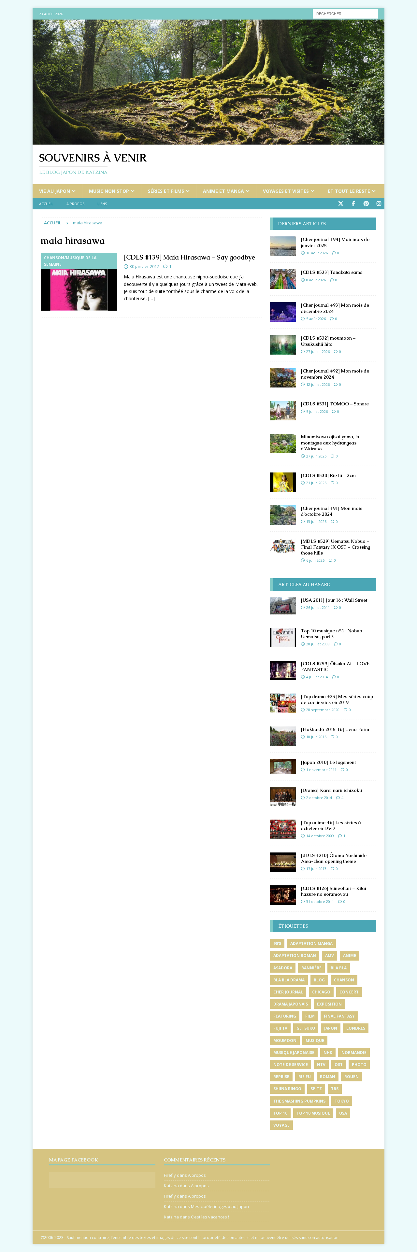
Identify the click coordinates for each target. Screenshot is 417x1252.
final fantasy (339, 1016)
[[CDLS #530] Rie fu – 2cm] (283, 482)
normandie (354, 1052)
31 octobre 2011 (320, 901)
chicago (321, 992)
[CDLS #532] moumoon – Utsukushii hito (328, 341)
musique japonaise (293, 1052)
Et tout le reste (349, 191)
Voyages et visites (286, 191)
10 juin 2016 (316, 736)
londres (355, 1028)
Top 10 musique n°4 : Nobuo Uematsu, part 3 (331, 634)
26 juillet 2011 (318, 607)
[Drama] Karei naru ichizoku (331, 790)
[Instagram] (378, 203)
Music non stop (109, 191)
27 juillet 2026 (318, 351)
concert (349, 992)
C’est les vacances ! (210, 1217)
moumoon (284, 1040)
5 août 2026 (316, 318)
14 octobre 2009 (320, 835)
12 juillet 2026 (318, 384)
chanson (344, 980)
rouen (351, 1076)
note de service (290, 1064)
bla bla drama (289, 980)
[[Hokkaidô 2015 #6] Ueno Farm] (283, 736)
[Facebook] (353, 203)
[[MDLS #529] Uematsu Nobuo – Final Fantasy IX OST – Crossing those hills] (283, 546)
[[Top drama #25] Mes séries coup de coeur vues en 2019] (283, 703)
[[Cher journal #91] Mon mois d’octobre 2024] (283, 515)
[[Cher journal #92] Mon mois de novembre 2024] (283, 377)
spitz (316, 1088)
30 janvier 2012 (144, 266)
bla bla (339, 968)
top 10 (280, 1113)
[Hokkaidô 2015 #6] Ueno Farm (335, 729)
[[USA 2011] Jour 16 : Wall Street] (283, 605)
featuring (284, 1016)
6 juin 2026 (315, 560)
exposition (329, 1004)
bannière (311, 968)
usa (343, 1113)
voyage (281, 1125)
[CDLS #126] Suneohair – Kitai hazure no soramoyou (333, 891)
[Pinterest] (366, 203)
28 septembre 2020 (322, 709)
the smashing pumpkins (299, 1101)
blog (319, 980)
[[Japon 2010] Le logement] (283, 766)
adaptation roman (294, 955)
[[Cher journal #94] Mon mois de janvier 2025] (283, 246)
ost (339, 1064)
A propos (75, 203)
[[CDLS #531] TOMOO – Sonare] (283, 410)
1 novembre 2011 (321, 769)
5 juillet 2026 (317, 411)
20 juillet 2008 (318, 643)
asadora (282, 968)
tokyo (342, 1101)
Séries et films (166, 191)
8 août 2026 (316, 279)
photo (359, 1064)
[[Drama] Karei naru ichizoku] (283, 796)
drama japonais (290, 1004)
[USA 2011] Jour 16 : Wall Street (334, 600)
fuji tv (280, 1028)
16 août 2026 (317, 252)
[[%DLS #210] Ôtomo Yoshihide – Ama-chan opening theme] (283, 862)
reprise (281, 1076)
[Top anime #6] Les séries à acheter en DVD (331, 825)
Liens (102, 203)
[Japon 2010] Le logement (328, 762)
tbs (334, 1088)
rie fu (304, 1076)
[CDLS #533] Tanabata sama (332, 272)
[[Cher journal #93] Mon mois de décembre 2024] (283, 312)
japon (330, 1028)
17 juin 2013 (316, 868)
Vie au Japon (54, 191)
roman (327, 1076)
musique (315, 1040)
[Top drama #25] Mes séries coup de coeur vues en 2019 (337, 699)
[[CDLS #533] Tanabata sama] (283, 279)
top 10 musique (313, 1113)
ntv (321, 1064)
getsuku (305, 1028)
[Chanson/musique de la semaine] (79, 282)
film (310, 1016)
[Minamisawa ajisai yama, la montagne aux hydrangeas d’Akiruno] (283, 443)
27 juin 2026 (316, 456)
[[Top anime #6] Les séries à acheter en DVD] (283, 829)
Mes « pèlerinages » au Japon (220, 1206)
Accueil (46, 203)
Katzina (171, 1186)
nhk (328, 1052)
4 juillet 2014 (317, 676)
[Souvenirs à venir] (208, 141)
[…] (151, 298)
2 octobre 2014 (319, 797)
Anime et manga (223, 191)
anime (349, 955)
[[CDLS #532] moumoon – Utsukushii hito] (283, 345)
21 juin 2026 (316, 482)
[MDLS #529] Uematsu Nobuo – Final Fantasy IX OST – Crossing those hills (335, 547)
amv (329, 955)
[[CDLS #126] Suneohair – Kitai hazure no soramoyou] (283, 895)
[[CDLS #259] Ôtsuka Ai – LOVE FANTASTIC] (283, 670)
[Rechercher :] (345, 13)
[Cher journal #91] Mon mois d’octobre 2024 (331, 511)
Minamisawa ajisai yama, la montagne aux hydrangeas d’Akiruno (330, 442)
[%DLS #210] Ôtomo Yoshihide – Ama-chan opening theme (335, 858)
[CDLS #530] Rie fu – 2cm (328, 475)
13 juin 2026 (316, 521)
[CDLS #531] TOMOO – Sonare (335, 404)
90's (277, 943)
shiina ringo (287, 1088)
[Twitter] (340, 203)
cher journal (288, 992)
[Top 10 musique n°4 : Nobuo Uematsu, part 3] (283, 637)
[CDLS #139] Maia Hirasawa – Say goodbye (189, 257)
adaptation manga (311, 943)
